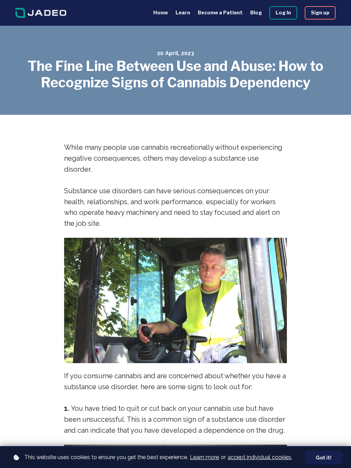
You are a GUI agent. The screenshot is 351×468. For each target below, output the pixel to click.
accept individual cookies (259, 457)
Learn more (204, 457)
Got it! (323, 457)
